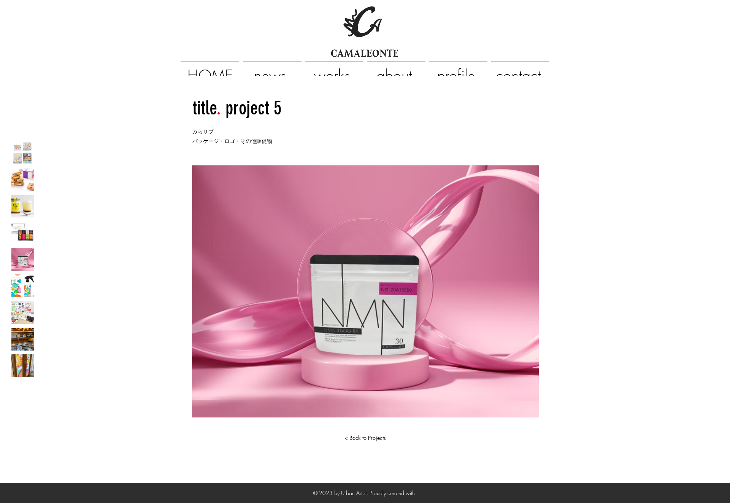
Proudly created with (393, 493)
